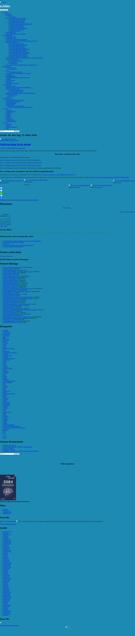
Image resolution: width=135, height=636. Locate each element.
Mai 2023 (5, 536)
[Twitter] (67, 190)
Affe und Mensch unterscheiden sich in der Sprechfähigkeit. (18, 297)
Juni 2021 (5, 554)
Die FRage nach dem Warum (10, 302)
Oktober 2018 (6, 594)
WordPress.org (6, 513)
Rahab (36, 200)
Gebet (4, 361)
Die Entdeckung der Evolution (16, 21)
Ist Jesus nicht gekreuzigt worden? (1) (15, 106)
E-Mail (5, 347)
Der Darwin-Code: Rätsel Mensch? (18, 28)
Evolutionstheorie (7, 355)
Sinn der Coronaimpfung (9, 278)
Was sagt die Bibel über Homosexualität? (19, 49)
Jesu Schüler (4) (13, 63)
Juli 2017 (5, 602)
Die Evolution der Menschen (16, 26)
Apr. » (5, 226)
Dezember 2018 (7, 592)
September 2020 (7, 567)
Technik (5, 417)
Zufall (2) (8, 97)
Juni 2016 (5, 609)
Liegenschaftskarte (10, 111)
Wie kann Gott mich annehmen (10, 312)
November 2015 (7, 610)
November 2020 (7, 564)
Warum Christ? (7, 66)
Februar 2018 (6, 595)
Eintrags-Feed (6, 510)
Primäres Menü (4, 10)
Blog (7, 128)
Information (6, 379)
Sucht (4, 413)
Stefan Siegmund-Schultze (9, 447)
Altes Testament (7, 333)
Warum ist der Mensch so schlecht (11, 426)
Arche (10, 200)
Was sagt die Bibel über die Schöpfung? (19, 53)
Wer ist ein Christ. (7, 268)
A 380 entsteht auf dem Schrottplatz (12, 321)
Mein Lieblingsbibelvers (9, 393)
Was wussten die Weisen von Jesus (11, 314)
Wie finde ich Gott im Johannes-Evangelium (14, 427)
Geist (4, 364)
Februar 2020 (6, 575)
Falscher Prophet (7, 274)
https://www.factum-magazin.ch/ (8, 524)
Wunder (5, 430)
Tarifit (7, 117)
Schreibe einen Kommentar (18, 148)
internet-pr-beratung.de (130, 211)
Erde (4, 350)
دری (4, 434)
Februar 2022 (6, 547)
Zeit (4, 431)
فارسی (5, 436)
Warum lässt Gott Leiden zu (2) (11, 284)
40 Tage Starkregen (8, 292)
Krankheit (5, 386)
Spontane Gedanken (11, 121)
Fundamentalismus (10, 76)
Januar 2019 (6, 591)
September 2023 (7, 534)
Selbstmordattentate (11, 103)
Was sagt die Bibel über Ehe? (16, 43)
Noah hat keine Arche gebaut (15, 144)
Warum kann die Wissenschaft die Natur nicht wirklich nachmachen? (20, 309)
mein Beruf (9, 110)
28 (5, 224)
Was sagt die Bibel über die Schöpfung (13, 246)
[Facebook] (67, 188)
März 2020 (6, 574)
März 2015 (6, 615)
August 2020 (6, 568)
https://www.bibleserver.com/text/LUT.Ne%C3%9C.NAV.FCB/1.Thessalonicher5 (20, 160)
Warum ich (9, 115)
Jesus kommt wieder (8, 295)
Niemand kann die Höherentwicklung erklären (14, 318)
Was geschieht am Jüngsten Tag (11, 273)
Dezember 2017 (7, 596)
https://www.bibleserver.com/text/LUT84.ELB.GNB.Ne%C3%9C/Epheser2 (110, 177)
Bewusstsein (6, 335)
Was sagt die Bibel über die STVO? (18, 55)
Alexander (5, 449)
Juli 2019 (5, 582)
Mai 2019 (5, 585)
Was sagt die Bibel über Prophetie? (18, 48)
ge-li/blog (5, 5)
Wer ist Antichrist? (7, 315)
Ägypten (7, 200)
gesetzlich (5, 371)
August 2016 (6, 606)
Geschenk (5, 367)
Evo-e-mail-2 (12, 17)
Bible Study (6, 340)
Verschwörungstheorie (8, 424)
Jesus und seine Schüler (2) (16, 60)
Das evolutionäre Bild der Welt (17, 22)
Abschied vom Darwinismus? (16, 29)
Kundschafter (26, 200)
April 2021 (6, 557)
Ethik (7, 70)
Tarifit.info (5, 416)
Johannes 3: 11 (13, 69)
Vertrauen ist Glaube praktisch (10, 277)
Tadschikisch (9, 118)
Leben (4, 388)
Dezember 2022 (7, 540)
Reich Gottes (6, 403)
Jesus (4, 385)
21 (10, 157)
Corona (5, 344)
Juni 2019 (5, 584)
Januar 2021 (6, 561)
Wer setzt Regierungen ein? (10, 322)
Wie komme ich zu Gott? (12, 83)
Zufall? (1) (12, 96)
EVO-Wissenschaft (11, 32)
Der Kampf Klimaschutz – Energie (11, 276)
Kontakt (5, 122)
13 (4, 221)
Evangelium (9, 74)
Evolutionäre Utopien (14, 31)
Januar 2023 (6, 538)
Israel (4, 383)
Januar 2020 (6, 577)
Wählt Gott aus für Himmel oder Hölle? (13, 308)
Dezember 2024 (7, 531)
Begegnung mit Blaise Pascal (16, 90)
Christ (13, 200)
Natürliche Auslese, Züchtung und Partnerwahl (20, 24)
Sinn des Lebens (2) (11, 86)
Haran (16, 200)
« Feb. (1, 226)
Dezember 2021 (7, 550)
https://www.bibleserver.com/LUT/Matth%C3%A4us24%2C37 (59, 174)
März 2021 (6, 558)
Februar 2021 (6, 560)
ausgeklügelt (6, 334)
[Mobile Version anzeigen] (67, 627)
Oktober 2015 (6, 612)
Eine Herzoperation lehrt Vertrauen (11, 294)
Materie (5, 392)
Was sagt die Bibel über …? (13, 42)
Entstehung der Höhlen (9, 348)
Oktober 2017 (6, 599)
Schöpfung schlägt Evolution (10, 280)
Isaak (21, 200)
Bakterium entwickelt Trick (10, 290)
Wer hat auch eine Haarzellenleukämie (12, 267)
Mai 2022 (5, 546)
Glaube (16, 140)
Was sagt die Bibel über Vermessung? (18, 56)
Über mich (5, 108)
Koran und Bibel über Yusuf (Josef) (15, 100)
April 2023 (6, 537)
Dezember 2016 (7, 605)
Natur (4, 396)
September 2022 (7, 543)
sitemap (8, 125)
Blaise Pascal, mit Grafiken (16, 91)
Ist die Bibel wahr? (7, 35)
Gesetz (4, 369)
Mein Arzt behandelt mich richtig (11, 283)
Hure (19, 200)
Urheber (5, 422)
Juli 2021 (5, 553)
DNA (4, 345)
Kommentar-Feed (7, 512)
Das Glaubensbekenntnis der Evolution (16, 34)
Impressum (9, 124)
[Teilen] (67, 198)
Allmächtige (6, 331)
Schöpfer (5, 406)
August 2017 (6, 601)
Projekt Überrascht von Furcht (10, 281)
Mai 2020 (5, 572)
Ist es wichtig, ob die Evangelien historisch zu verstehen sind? (21, 65)
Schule (4, 409)
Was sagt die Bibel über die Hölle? (17, 50)
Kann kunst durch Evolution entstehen (12, 305)
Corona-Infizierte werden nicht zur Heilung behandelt (16, 291)
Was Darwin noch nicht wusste (17, 25)
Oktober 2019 (6, 579)
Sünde (4, 415)
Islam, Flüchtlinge (7, 382)
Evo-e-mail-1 (9, 15)
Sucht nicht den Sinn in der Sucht (11, 301)
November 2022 (7, 541)
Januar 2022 (6, 548)
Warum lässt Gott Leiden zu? (10, 285)
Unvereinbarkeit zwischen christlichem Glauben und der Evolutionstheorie (24, 58)
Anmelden (5, 509)
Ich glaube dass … (10, 120)
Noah (33, 200)
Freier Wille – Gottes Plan (9, 287)
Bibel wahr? (6, 338)
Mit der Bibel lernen (11, 67)
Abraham (2, 200)
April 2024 (6, 533)
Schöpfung (6, 407)
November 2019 (7, 578)
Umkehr (5, 420)
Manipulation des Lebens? (15, 72)
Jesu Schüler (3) (13, 62)
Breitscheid (9, 113)
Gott (4, 375)
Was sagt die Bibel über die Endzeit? (18, 45)
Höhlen (5, 378)
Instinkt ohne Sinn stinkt (9, 381)
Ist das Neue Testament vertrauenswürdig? (16, 39)
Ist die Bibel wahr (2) (11, 38)
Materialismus (6, 391)
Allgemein (2, 140)
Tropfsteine (6, 419)
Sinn (4, 410)
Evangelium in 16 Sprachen (10, 352)
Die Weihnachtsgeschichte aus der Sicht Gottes (17, 77)
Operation (5, 399)
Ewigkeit (5, 357)
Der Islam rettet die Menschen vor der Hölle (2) (21, 107)
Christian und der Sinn (11, 94)
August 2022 (6, 544)
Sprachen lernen (7, 412)
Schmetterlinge (6, 405)
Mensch (5, 395)
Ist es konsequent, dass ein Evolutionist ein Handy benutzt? (17, 298)
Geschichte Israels (7, 368)
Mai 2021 (5, 555)
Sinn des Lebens (7, 84)
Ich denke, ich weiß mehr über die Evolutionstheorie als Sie (17, 288)
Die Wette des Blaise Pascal (13, 89)
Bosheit (5, 341)
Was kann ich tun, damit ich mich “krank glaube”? (18, 73)
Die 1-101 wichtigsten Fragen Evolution (14, 242)
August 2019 (6, 581)
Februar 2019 (6, 589)
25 (0, 224)
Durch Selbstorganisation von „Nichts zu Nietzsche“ (16, 304)
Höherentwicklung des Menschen (11, 300)
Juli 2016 (5, 608)
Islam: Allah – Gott (7, 98)
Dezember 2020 (7, 562)
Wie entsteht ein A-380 (8, 319)
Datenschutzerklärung (11, 127)
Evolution (5, 12)
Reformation (6, 402)
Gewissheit (6, 372)
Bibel (7, 140)
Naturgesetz (6, 398)
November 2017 (7, 598)
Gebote (5, 362)
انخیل (4, 433)
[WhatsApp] (67, 193)
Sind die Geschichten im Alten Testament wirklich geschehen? (21, 41)
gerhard (9, 148)
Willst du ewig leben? (8, 311)
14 (5, 221)
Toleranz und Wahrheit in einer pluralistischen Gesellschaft (20, 93)
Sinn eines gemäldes (8, 307)
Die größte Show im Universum (17, 19)
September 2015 (7, 613)
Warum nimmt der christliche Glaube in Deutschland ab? (17, 316)
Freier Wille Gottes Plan (9, 358)
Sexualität (8, 82)
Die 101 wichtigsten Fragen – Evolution (16, 18)
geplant (5, 365)
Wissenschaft (6, 429)
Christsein (11, 140)
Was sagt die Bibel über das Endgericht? (19, 52)
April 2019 (6, 586)
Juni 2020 (5, 571)
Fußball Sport (6, 359)
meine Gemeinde (10, 80)
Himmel (5, 376)
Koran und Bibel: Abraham (13, 101)
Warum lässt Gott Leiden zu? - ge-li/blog (13, 451)
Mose (31, 200)
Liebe (4, 389)
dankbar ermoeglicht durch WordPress (9, 625)
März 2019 (6, 588)
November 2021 (7, 551)
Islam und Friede (10, 104)
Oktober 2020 (6, 565)
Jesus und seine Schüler (12, 59)
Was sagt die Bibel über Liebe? (17, 46)
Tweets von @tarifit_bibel (6, 256)
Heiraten (8, 79)
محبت (4, 437)
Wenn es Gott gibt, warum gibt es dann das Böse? (18, 87)
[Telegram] (67, 195)
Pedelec (8, 114)
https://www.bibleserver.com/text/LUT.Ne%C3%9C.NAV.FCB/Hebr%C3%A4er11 (20, 165)
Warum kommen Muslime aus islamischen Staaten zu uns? (17, 271)
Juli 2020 (5, 570)
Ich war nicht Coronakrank (9, 270)
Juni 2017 (5, 603)
